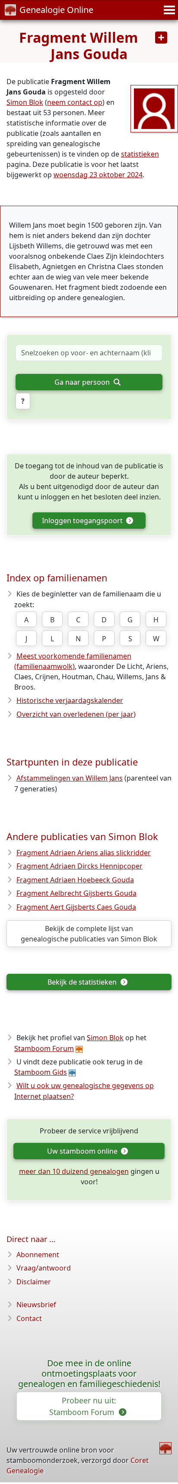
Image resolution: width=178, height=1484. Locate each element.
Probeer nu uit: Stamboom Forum (82, 1406)
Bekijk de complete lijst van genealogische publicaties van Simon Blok (89, 934)
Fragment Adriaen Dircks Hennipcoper (79, 866)
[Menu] (168, 9)
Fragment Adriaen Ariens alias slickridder (83, 852)
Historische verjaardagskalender (69, 700)
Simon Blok (24, 102)
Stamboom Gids (40, 1072)
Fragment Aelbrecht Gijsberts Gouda (76, 893)
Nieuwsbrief (36, 1304)
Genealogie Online (56, 10)
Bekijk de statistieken (83, 982)
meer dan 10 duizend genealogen (74, 1171)
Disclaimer (33, 1281)
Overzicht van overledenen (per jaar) (76, 714)
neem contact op (74, 102)
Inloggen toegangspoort (83, 520)
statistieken (140, 154)
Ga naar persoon (82, 382)
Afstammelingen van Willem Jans (69, 778)
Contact (29, 1318)
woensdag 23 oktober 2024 (98, 174)
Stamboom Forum (44, 1048)
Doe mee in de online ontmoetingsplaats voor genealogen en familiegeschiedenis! (89, 1373)
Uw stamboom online (83, 1151)
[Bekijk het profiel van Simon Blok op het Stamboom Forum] (154, 108)
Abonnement (37, 1254)
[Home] (165, 1448)
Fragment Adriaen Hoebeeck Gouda (75, 880)
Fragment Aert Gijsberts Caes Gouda (76, 907)
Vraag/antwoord (43, 1268)
